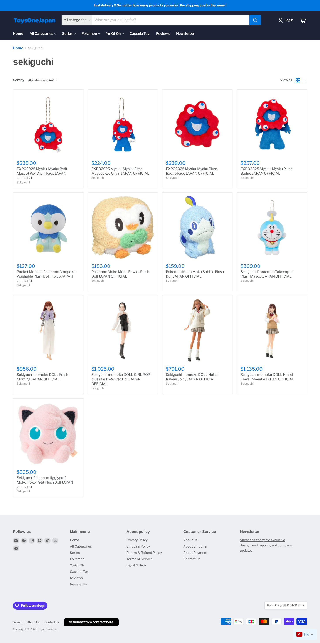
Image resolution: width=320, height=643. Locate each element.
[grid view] (298, 80)
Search (17, 622)
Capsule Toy (140, 34)
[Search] (255, 20)
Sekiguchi (23, 182)
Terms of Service (139, 559)
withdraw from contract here (91, 622)
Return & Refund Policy (144, 553)
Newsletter (185, 34)
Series (67, 34)
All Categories (42, 34)
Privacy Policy (137, 540)
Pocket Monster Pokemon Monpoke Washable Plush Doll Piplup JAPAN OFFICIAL (46, 276)
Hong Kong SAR (283, 605)
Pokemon (89, 34)
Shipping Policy (138, 546)
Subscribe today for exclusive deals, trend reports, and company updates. (266, 545)
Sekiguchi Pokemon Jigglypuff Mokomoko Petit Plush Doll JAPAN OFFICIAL (45, 482)
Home (18, 34)
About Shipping (195, 546)
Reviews (163, 34)
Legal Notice (136, 565)
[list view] (304, 80)
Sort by (18, 80)
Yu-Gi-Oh (113, 34)
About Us (190, 540)
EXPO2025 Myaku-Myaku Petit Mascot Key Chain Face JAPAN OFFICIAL (42, 173)
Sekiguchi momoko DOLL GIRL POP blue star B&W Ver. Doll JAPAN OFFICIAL (120, 379)
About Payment (195, 553)
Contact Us (191, 559)
